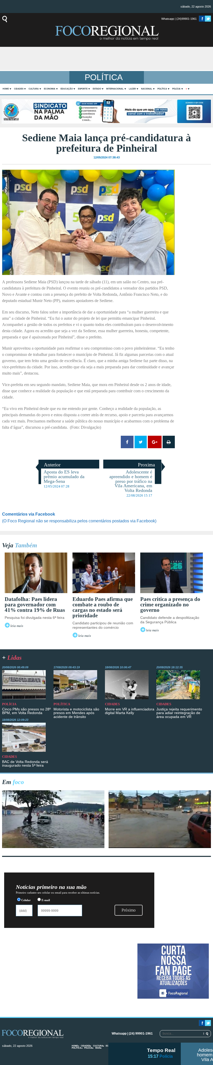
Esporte (83, 89)
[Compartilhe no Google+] (155, 442)
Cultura (34, 89)
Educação (67, 89)
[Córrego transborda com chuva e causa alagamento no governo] (160, 846)
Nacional (146, 89)
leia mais (16, 626)
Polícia (176, 89)
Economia (49, 89)
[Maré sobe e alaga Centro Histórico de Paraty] (53, 846)
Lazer (132, 89)
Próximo (129, 910)
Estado (97, 89)
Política (162, 89)
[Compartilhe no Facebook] (127, 442)
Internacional (115, 89)
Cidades (18, 89)
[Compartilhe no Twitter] (141, 442)
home (6, 89)
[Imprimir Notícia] (169, 442)
